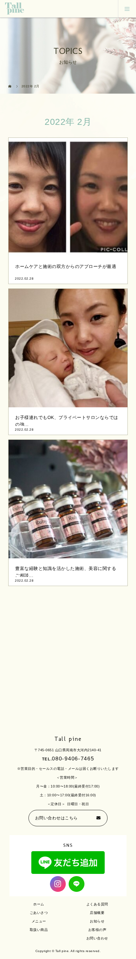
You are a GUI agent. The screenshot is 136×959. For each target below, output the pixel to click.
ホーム (38, 904)
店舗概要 (97, 913)
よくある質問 (97, 904)
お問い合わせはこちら (56, 818)
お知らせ (97, 921)
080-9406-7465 (73, 759)
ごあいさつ (39, 913)
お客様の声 (97, 930)
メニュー (39, 921)
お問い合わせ (97, 938)
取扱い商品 (39, 930)
